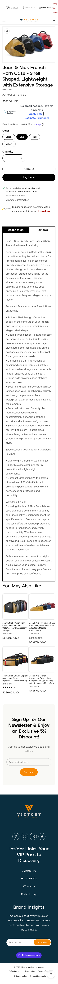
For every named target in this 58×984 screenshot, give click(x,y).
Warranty (29, 886)
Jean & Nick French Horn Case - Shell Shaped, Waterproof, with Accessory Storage (14, 627)
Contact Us (29, 871)
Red (36, 137)
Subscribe (29, 772)
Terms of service (45, 971)
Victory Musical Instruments (32, 967)
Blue (22, 136)
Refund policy (14, 971)
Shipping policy (20, 976)
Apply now (35, 114)
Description (16, 229)
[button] (4, 20)
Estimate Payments (37, 118)
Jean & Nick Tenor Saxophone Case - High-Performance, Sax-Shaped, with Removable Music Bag (41, 679)
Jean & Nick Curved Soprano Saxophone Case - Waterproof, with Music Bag (15, 678)
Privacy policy (29, 971)
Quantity (7, 151)
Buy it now (29, 177)
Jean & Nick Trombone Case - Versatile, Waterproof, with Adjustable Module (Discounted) (42, 627)
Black (10, 137)
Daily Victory (29, 894)
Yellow (11, 144)
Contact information (38, 976)
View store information (17, 199)
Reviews (42, 229)
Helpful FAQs (29, 878)
